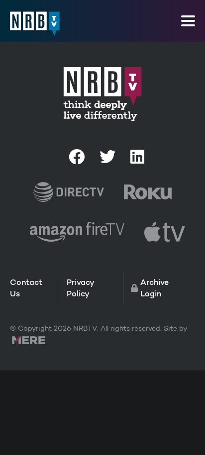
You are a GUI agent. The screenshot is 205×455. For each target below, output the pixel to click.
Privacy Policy (80, 287)
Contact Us (26, 287)
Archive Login (154, 287)
